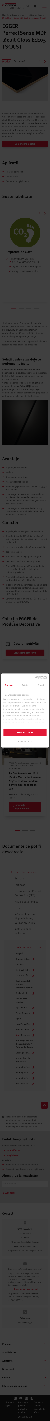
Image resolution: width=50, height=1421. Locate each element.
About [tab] (41, 685)
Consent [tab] (9, 685)
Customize (23, 741)
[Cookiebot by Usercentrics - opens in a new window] (35, 677)
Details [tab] (25, 685)
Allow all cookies (25, 732)
